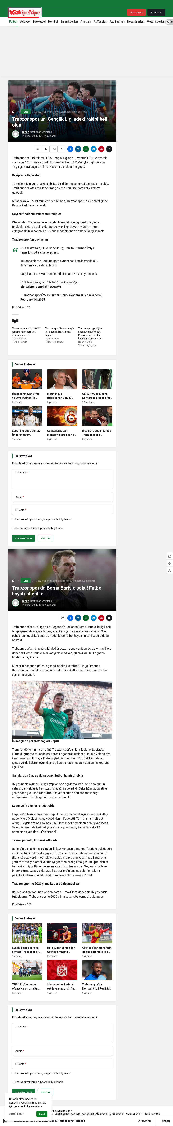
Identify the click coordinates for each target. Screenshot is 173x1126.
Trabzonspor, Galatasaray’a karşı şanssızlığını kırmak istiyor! (59, 331)
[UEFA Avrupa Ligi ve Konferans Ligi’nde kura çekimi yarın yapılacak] (97, 386)
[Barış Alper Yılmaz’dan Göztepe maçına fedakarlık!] (62, 940)
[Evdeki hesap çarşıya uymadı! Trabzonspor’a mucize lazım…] (27, 940)
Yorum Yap (145, 1121)
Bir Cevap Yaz (23, 456)
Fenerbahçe (156, 12)
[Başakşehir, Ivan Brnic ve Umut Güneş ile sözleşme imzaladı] (27, 386)
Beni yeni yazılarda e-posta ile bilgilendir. (39, 528)
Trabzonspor (136, 12)
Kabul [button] (42, 1114)
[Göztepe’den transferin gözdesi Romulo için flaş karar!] (97, 940)
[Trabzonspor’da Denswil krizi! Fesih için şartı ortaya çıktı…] (97, 977)
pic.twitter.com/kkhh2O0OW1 (40, 286)
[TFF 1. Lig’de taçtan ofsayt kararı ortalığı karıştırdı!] (27, 977)
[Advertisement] (86, 53)
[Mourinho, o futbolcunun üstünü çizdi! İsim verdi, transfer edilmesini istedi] (62, 386)
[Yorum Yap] (46, 149)
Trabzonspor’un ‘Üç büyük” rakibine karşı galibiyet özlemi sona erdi (26, 331)
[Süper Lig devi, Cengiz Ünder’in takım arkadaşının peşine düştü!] (27, 423)
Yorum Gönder (23, 538)
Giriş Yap (45, 538)
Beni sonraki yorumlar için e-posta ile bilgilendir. (43, 519)
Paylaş (166, 1120)
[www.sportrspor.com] (25, 12)
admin (25, 131)
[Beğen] (38, 149)
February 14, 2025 (32, 299)
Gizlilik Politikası (16, 1114)
